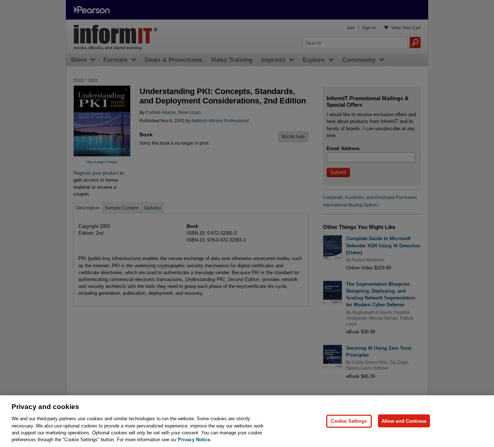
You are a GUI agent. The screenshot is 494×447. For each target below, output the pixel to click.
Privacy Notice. (195, 439)
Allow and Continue (404, 420)
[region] (247, 421)
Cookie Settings (349, 420)
